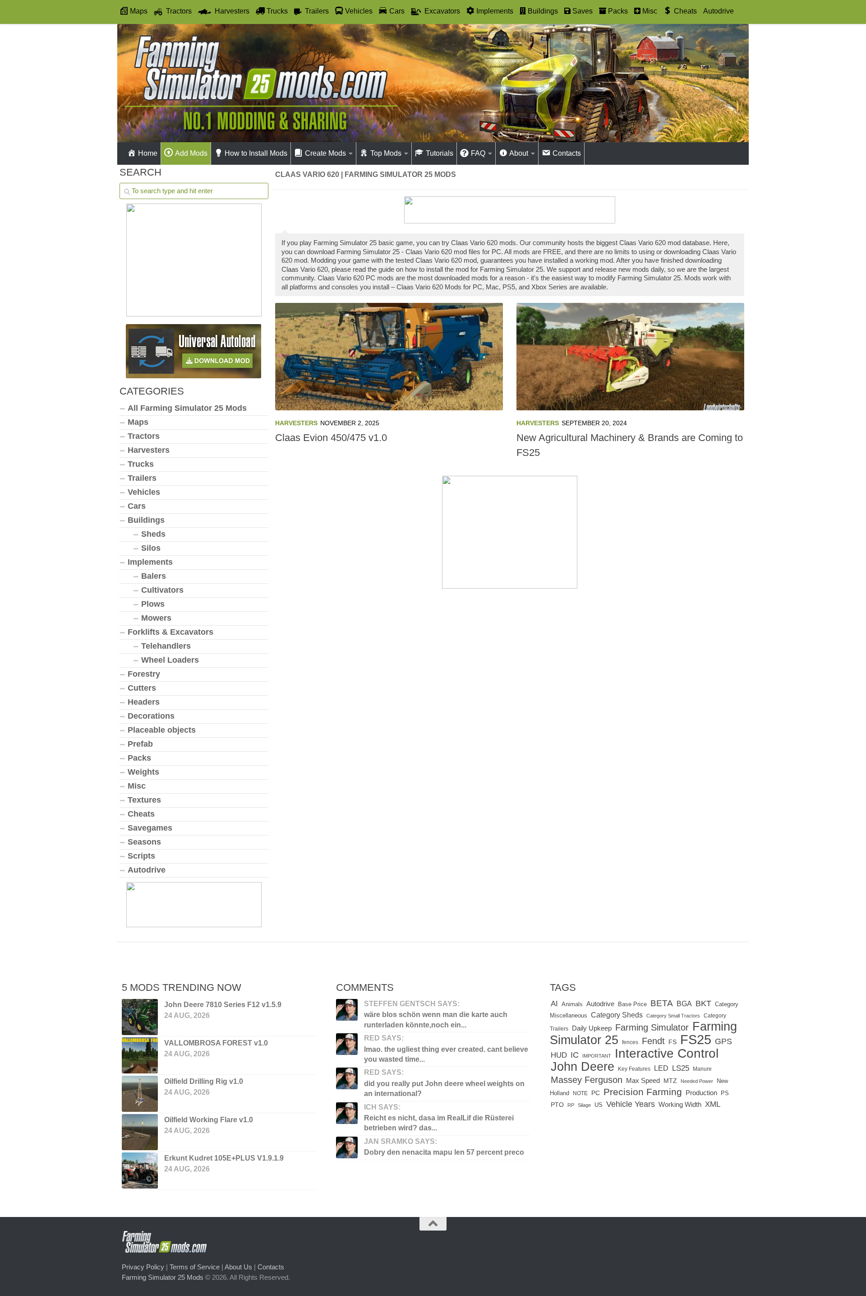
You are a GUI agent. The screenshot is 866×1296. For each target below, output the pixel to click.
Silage (584, 1105)
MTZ (670, 1081)
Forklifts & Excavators (170, 631)
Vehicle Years (630, 1104)
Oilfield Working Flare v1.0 (208, 1120)
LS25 (680, 1068)
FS (672, 1041)
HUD (559, 1054)
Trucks (141, 464)
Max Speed (643, 1080)
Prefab (140, 743)
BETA (661, 1003)
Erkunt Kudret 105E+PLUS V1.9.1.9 (224, 1158)
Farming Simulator (652, 1027)
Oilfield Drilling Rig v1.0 (203, 1081)
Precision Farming (642, 1092)
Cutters (142, 687)
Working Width (680, 1104)
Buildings (146, 520)
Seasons (144, 841)
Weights (143, 771)
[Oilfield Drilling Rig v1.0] (140, 1094)
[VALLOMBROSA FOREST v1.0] (140, 1055)
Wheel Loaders (170, 659)
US (598, 1104)
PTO (557, 1104)
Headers (144, 701)
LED (661, 1068)
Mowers (156, 617)
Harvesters (296, 423)
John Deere (582, 1066)
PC (595, 1093)
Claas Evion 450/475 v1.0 (331, 437)
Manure (702, 1069)
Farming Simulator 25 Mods (162, 1277)
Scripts (141, 855)
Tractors (144, 436)
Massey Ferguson (586, 1080)
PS (725, 1093)
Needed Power (697, 1081)
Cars (137, 506)
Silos (151, 548)
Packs (139, 757)
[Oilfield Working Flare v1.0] (140, 1132)
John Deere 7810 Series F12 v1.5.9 (222, 1004)
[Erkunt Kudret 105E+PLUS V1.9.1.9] (140, 1170)
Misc (137, 785)
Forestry (144, 673)
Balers (153, 576)
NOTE (580, 1093)
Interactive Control (667, 1053)
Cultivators (162, 590)
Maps (138, 422)
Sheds (153, 534)
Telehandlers (166, 645)
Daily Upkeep (592, 1028)
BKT (703, 1003)
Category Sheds (617, 1015)
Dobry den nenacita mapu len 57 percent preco (444, 1152)
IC (575, 1054)
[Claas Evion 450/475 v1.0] (389, 356)
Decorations (151, 715)
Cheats (141, 813)
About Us (238, 1267)
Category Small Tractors (673, 1015)
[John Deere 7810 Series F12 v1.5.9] (140, 1017)
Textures (144, 799)
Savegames (150, 827)
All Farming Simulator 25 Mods (187, 408)
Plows (153, 604)
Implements (150, 562)
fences (630, 1042)
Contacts (271, 1267)
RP (570, 1105)
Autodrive (718, 11)
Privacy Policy (143, 1267)
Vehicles (144, 492)
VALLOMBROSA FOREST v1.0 (216, 1043)
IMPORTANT (596, 1056)
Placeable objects (162, 729)
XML (712, 1104)
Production (701, 1092)
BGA (684, 1003)
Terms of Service (195, 1267)
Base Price (632, 1004)
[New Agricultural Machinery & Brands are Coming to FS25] (630, 356)
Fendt (653, 1041)
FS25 (695, 1039)
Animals (572, 1004)
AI (554, 1003)
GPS (723, 1041)
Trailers (142, 478)
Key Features (634, 1069)
